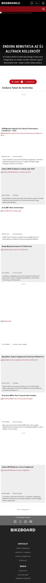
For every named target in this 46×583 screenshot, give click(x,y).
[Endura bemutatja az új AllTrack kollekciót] (23, 23)
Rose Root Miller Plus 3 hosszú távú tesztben (19, 395)
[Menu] (43, 3)
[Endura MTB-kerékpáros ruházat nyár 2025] (23, 183)
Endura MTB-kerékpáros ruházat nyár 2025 (18, 169)
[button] (43, 9)
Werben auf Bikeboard (23, 556)
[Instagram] (20, 521)
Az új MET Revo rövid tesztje (13, 208)
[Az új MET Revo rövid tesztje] (23, 222)
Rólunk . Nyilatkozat (23, 548)
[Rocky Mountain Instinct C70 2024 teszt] (23, 261)
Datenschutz (23, 571)
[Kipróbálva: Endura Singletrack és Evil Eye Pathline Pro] (23, 371)
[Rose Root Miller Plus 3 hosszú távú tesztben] (23, 410)
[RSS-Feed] (25, 521)
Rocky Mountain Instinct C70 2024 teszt (17, 246)
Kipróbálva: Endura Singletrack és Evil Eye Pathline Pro (23, 357)
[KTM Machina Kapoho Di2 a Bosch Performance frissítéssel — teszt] (23, 145)
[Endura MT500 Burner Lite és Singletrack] (23, 481)
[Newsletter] (30, 521)
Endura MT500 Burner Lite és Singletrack (17, 467)
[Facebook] (15, 521)
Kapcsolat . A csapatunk (23, 552)
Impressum (23, 560)
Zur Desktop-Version (23, 517)
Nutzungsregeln (23, 575)
